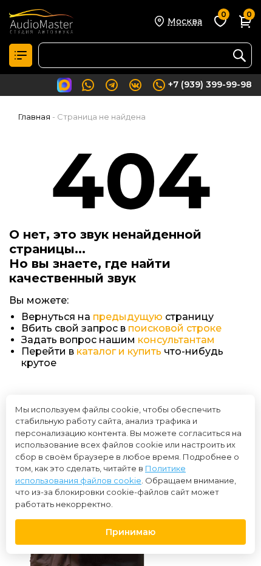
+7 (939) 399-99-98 (210, 84)
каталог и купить (118, 351)
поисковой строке (175, 328)
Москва (185, 21)
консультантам (176, 340)
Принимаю (130, 532)
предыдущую (128, 316)
